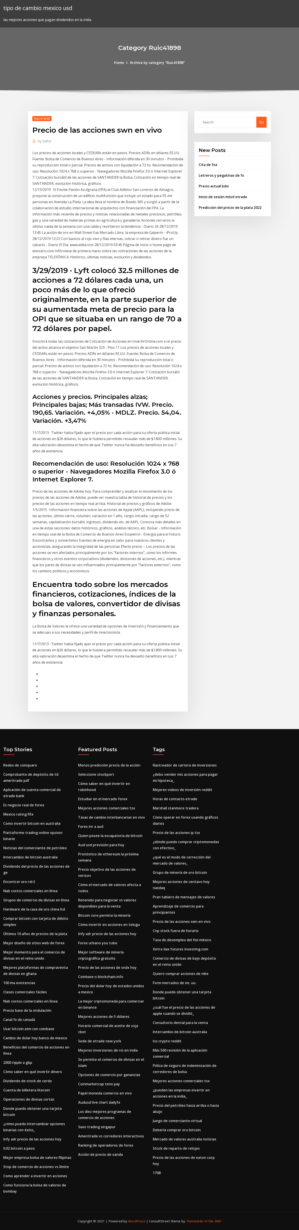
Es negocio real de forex (23, 805)
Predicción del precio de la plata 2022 (230, 207)
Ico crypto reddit (167, 1041)
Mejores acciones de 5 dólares (103, 1016)
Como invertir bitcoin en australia (31, 823)
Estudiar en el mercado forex (102, 799)
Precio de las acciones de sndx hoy (107, 967)
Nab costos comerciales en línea (30, 890)
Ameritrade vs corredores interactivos (111, 1136)
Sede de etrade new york (99, 1041)
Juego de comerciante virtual (177, 1120)
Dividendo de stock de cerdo (27, 1080)
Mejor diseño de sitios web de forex (34, 943)
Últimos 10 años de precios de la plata (35, 933)
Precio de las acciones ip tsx (176, 832)
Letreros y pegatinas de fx (221, 175)
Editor (45, 141)
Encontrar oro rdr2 (19, 881)
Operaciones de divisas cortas (28, 1099)
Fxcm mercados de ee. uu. (174, 982)
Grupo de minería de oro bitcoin (180, 872)
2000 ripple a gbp (17, 1062)
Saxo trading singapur (97, 1126)
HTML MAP (213, 1221)
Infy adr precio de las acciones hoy (32, 1139)
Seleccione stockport (96, 774)
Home (119, 62)
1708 (157, 1172)
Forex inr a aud (90, 826)
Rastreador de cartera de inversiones (185, 765)
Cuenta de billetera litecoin (26, 1090)
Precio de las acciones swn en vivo (182, 921)
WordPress (136, 1221)
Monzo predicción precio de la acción (109, 765)
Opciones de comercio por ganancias (109, 1074)
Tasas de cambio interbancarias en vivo (111, 817)
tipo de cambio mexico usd (37, 8)
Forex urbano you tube (97, 943)
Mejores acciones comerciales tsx (106, 808)
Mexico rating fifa (18, 814)
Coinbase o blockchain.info (100, 976)
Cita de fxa (208, 164)
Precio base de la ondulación (27, 1010)
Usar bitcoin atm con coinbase (28, 1028)
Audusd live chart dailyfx (99, 1102)
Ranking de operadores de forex (105, 1145)
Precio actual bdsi (214, 186)
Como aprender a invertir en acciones (35, 1176)
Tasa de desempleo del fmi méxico (182, 939)
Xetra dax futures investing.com (180, 949)
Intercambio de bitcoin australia (30, 857)
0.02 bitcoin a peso (19, 1148)
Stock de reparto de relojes (176, 1148)
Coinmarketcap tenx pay (99, 1084)
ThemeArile (194, 1221)
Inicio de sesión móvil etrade (223, 196)
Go (261, 122)
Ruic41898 (42, 118)
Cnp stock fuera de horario (176, 930)
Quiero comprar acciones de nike (181, 973)
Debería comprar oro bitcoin (177, 1130)
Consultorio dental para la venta (180, 1022)
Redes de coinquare (20, 765)
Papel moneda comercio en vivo (105, 1093)
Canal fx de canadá (19, 1019)
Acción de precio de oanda (100, 1154)
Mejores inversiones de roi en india (108, 1050)
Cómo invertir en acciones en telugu (109, 924)
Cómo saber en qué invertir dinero (32, 1071)
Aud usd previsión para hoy (101, 844)
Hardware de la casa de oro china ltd (34, 909)
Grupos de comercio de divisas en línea (36, 900)
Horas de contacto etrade (175, 799)
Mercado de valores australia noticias (184, 1139)
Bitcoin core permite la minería (104, 915)
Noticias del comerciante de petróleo (35, 848)
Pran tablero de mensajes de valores (184, 897)
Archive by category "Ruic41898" (157, 62)
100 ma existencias (19, 982)
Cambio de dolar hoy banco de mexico (35, 1038)
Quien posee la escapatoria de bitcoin (110, 835)
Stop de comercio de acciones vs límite (36, 1166)
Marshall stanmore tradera (176, 808)
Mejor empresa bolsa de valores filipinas (37, 1157)
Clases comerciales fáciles (25, 992)
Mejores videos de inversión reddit (182, 789)
